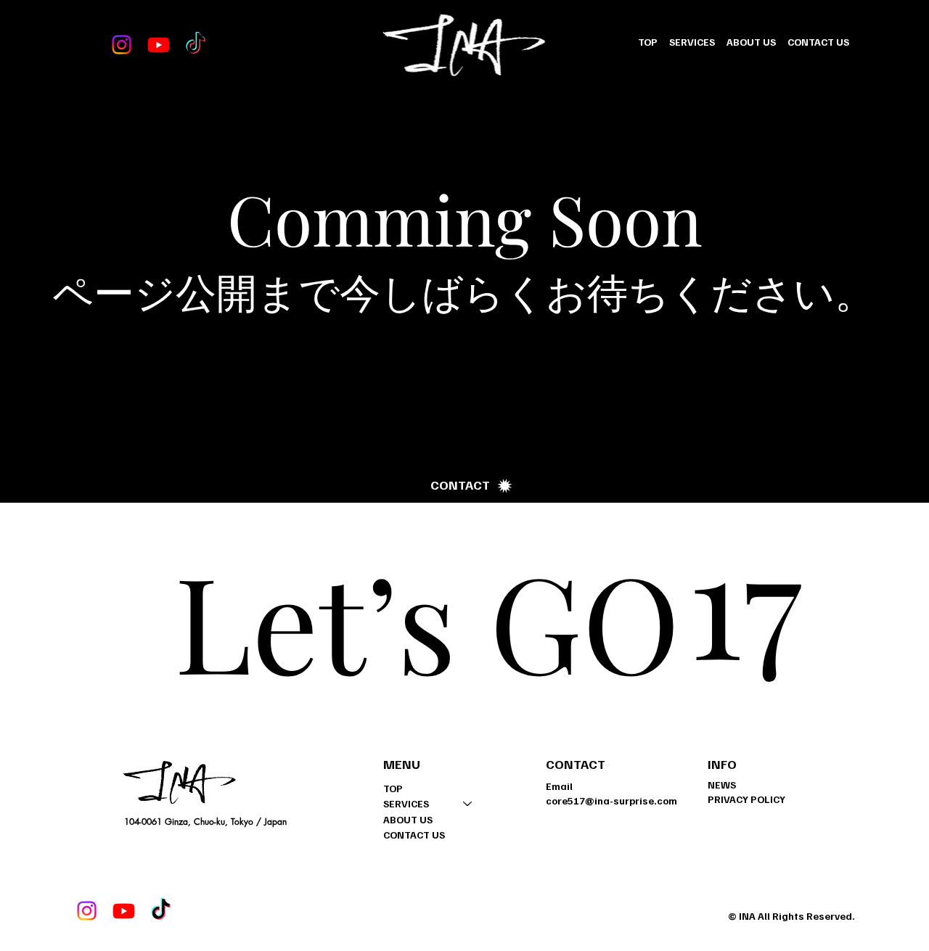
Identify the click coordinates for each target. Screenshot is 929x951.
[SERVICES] (468, 804)
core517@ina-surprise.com (611, 800)
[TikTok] (195, 44)
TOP (393, 788)
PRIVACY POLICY (746, 799)
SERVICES (406, 803)
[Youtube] (158, 44)
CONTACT (575, 764)
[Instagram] (121, 44)
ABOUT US (408, 819)
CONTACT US (414, 834)
